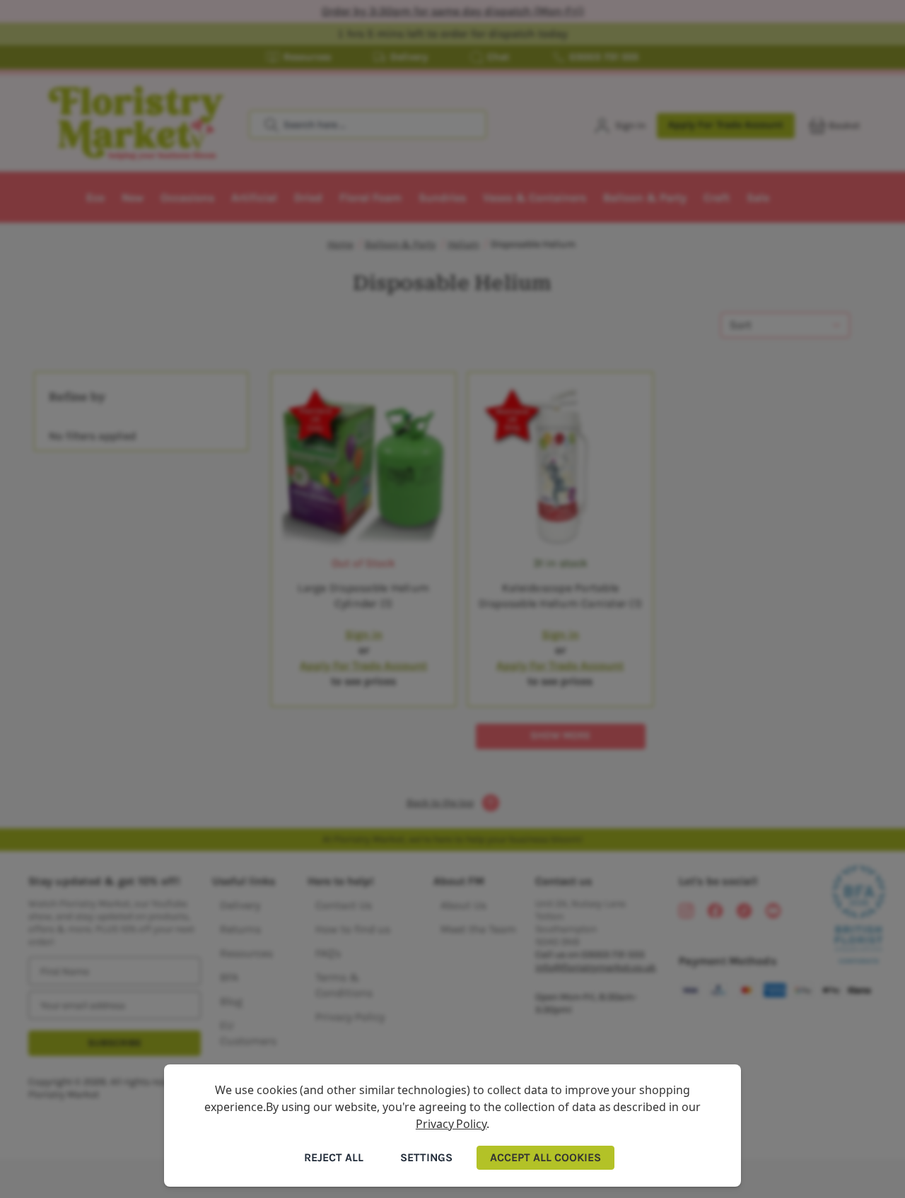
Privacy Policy (451, 1124)
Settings (426, 1157)
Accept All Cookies (545, 1157)
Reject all (333, 1157)
